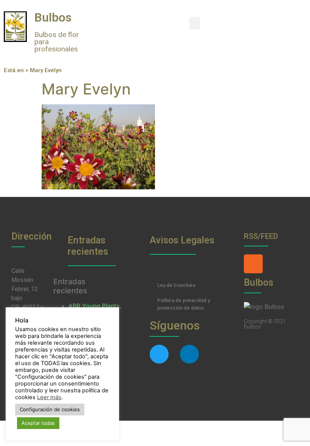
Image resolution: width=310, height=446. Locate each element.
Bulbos (52, 17)
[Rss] (253, 263)
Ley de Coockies (176, 285)
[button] (194, 23)
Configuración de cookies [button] (50, 409)
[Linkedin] (189, 354)
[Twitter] (159, 354)
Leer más (49, 397)
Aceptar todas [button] (38, 423)
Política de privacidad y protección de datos (183, 304)
